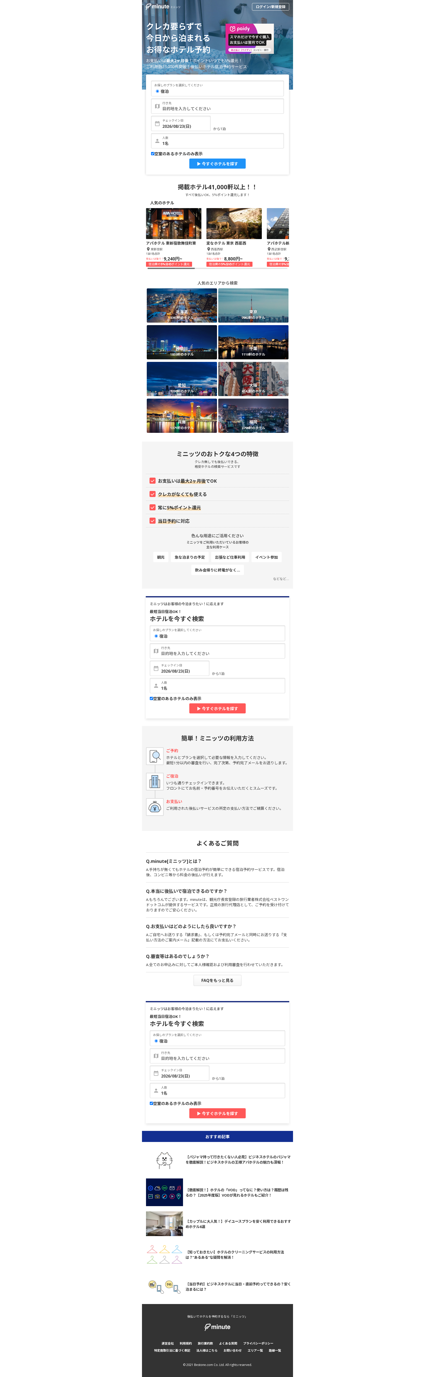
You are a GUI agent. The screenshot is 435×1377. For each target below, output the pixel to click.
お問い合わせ (233, 1350)
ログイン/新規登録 (270, 6)
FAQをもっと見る (217, 980)
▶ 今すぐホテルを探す (217, 164)
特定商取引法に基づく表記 (172, 1350)
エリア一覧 (255, 1350)
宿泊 (165, 91)
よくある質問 (228, 1343)
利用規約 (186, 1343)
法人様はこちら (207, 1350)
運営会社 (168, 1343)
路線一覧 (275, 1350)
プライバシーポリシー (258, 1343)
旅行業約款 (205, 1343)
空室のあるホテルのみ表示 (178, 154)
